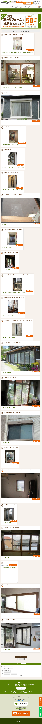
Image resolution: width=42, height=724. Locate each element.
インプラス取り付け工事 (6, 522)
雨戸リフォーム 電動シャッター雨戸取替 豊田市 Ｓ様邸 (13, 167)
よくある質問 (16, 7)
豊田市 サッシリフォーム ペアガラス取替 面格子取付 (12, 189)
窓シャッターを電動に (6, 442)
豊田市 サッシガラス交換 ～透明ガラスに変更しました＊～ (13, 292)
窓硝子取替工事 (4, 224)
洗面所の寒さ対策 (5, 614)
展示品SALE (11, 7)
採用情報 (39, 7)
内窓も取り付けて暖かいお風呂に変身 (9, 567)
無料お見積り (29, 7)
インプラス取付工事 (5, 464)
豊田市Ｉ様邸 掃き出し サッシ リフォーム (10, 144)
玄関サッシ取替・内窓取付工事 (7, 247)
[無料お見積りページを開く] (19, 3)
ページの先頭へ (39, 718)
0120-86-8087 (22, 703)
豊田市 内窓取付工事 (6, 269)
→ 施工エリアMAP (21, 688)
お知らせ (21, 7)
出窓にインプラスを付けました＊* (8, 315)
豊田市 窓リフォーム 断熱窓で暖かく (9, 337)
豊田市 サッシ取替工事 (6, 372)
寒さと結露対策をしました (7, 649)
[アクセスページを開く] (12, 3)
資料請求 (25, 7)
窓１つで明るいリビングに (7, 499)
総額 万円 (29, 50)
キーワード (3, 666)
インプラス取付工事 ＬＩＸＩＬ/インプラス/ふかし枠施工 (13, 87)
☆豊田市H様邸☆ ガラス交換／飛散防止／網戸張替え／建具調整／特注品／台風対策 (17, 52)
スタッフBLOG (35, 7)
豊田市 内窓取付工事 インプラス (8, 407)
